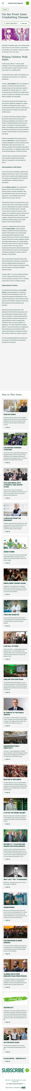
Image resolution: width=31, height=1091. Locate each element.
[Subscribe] (27, 3)
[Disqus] (15, 366)
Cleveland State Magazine (15, 3)
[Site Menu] (3, 3)
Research (5, 9)
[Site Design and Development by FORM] (15, 1086)
